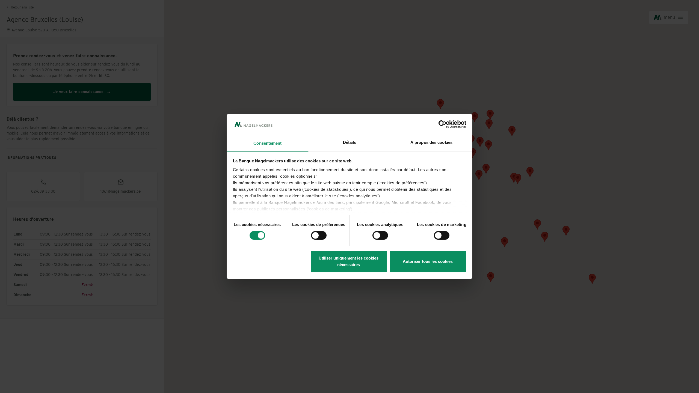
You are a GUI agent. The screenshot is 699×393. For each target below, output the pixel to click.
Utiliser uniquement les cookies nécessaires (348, 261)
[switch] (319, 235)
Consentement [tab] (267, 143)
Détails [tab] (349, 142)
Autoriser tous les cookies (428, 261)
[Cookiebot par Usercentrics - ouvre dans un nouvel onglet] (442, 124)
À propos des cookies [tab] (431, 142)
